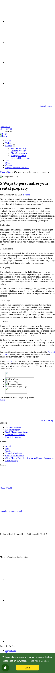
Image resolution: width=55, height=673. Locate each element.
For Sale (8, 141)
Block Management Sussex (16, 432)
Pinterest (51, 352)
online (9, 361)
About (8, 446)
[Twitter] (25, 42)
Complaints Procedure (14, 456)
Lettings (26, 195)
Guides (8, 451)
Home (2, 172)
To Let (8, 143)
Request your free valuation (17, 167)
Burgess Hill (10, 650)
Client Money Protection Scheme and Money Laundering (29, 458)
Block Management (19, 153)
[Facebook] (25, 21)
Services (8, 146)
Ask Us (3, 400)
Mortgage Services (18, 155)
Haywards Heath (12, 653)
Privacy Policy (11, 460)
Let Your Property (18, 151)
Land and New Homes (20, 158)
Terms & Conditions (13, 453)
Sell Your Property (18, 148)
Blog (7, 163)
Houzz (6, 354)
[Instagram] (25, 62)
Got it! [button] (27, 668)
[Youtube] (25, 83)
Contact (8, 165)
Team (7, 160)
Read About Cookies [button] (39, 661)
